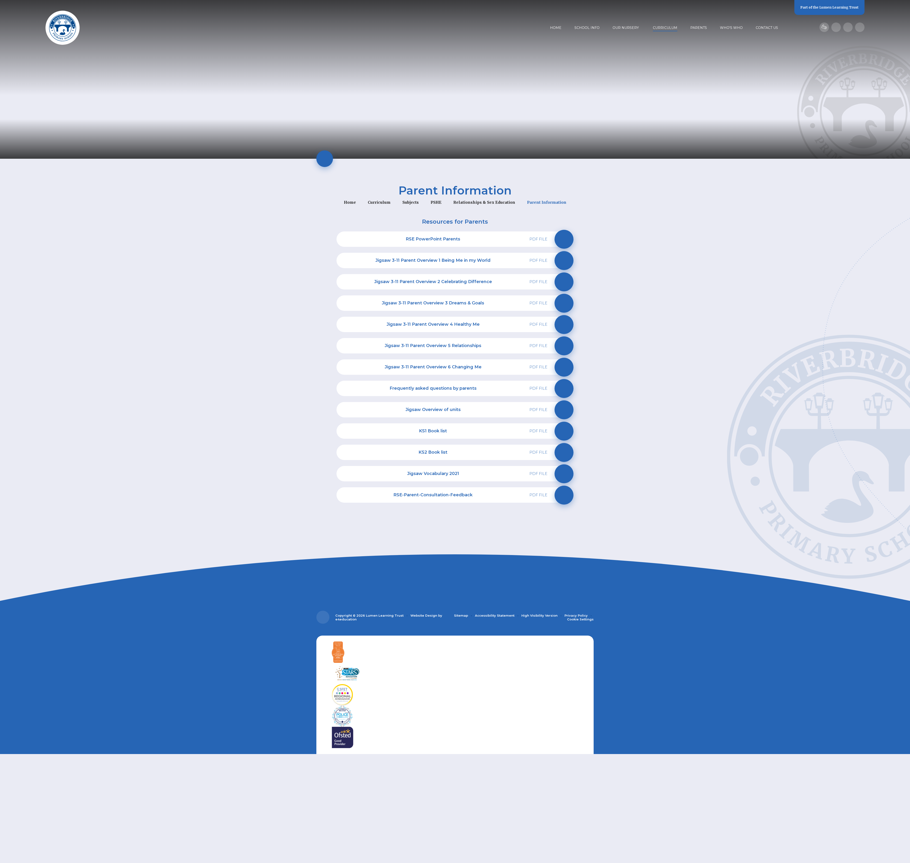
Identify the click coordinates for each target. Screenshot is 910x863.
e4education (346, 619)
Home (350, 202)
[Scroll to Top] (322, 617)
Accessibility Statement (494, 615)
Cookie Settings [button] (580, 619)
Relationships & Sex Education (484, 202)
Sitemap (461, 615)
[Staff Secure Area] (824, 27)
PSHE (436, 202)
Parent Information (546, 202)
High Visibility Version (539, 615)
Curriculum (379, 202)
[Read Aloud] (836, 27)
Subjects (410, 202)
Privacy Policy (576, 615)
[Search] (859, 27)
